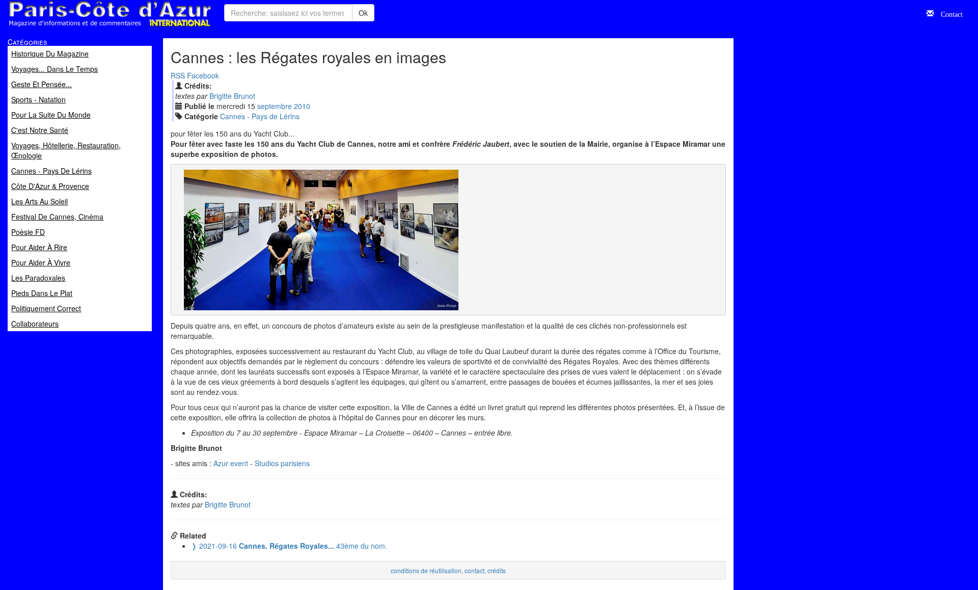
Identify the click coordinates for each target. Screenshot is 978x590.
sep (274, 106)
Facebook (203, 75)
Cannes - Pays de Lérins (260, 116)
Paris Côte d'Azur (87, 27)
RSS (178, 75)
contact (474, 570)
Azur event (230, 463)
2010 (302, 106)
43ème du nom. (289, 546)
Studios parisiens (282, 463)
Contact (948, 13)
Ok (363, 13)
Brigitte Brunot (232, 96)
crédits (496, 570)
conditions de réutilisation (426, 570)
